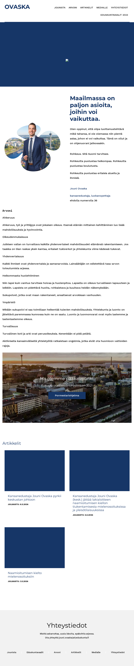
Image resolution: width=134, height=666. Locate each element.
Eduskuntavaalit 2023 (114, 15)
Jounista (59, 7)
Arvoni (73, 7)
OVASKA (17, 6)
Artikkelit (86, 7)
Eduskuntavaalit (35, 652)
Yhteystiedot (119, 7)
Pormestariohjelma (67, 395)
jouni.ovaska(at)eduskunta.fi (74, 637)
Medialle (102, 7)
